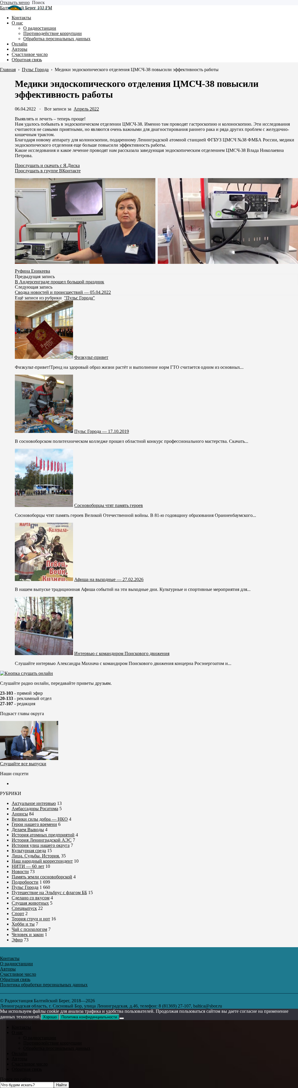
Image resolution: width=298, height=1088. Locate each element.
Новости (20, 871)
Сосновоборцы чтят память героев (108, 505)
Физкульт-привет (91, 357)
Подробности (25, 882)
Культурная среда (29, 850)
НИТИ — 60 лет (28, 866)
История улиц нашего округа (41, 845)
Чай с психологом (29, 929)
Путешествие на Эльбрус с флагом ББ (49, 892)
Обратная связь (27, 1069)
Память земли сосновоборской (42, 876)
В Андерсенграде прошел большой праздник (59, 281)
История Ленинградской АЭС (42, 840)
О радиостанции (39, 1037)
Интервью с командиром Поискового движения (121, 653)
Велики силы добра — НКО (40, 819)
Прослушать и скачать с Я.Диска (47, 165)
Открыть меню (15, 2)
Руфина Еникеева (32, 271)
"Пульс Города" (79, 297)
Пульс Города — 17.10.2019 (101, 431)
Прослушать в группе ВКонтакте (48, 170)
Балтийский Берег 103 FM (26, 7)
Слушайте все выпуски (23, 763)
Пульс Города (25, 887)
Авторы (19, 1058)
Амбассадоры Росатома (35, 808)
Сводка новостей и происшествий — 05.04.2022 (63, 292)
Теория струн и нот (31, 918)
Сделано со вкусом (30, 897)
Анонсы (20, 813)
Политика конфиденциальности (89, 1017)
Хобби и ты (23, 924)
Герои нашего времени (34, 824)
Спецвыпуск (24, 908)
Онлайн (19, 1053)
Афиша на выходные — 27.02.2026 (108, 579)
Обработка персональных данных (57, 1048)
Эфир (17, 939)
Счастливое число (30, 1063)
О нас (17, 1032)
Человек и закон (28, 934)
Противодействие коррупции (52, 1042)
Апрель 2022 (86, 108)
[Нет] (121, 1018)
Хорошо (50, 1017)
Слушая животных (30, 903)
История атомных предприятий (43, 834)
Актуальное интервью (34, 803)
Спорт (18, 913)
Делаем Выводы (28, 829)
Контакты (21, 1027)
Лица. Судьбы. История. (36, 855)
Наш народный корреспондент (42, 861)
